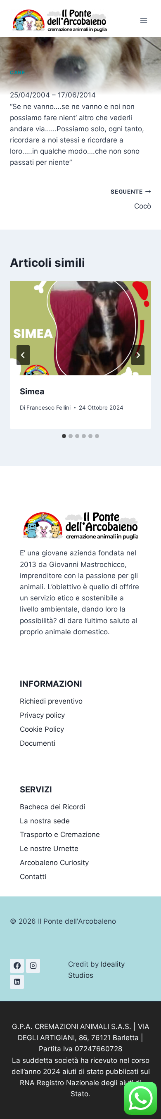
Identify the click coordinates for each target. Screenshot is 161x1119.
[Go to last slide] (23, 355)
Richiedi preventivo (51, 701)
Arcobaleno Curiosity (54, 862)
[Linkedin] (17, 982)
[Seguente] (137, 355)
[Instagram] (33, 966)
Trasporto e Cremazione (60, 834)
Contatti (33, 876)
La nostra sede (45, 821)
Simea (32, 391)
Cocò (131, 199)
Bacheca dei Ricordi (52, 807)
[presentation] (80, 328)
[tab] (64, 436)
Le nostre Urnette (49, 848)
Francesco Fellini (48, 407)
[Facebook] (17, 966)
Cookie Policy (42, 729)
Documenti (37, 743)
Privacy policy (42, 715)
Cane (17, 72)
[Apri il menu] (143, 20)
